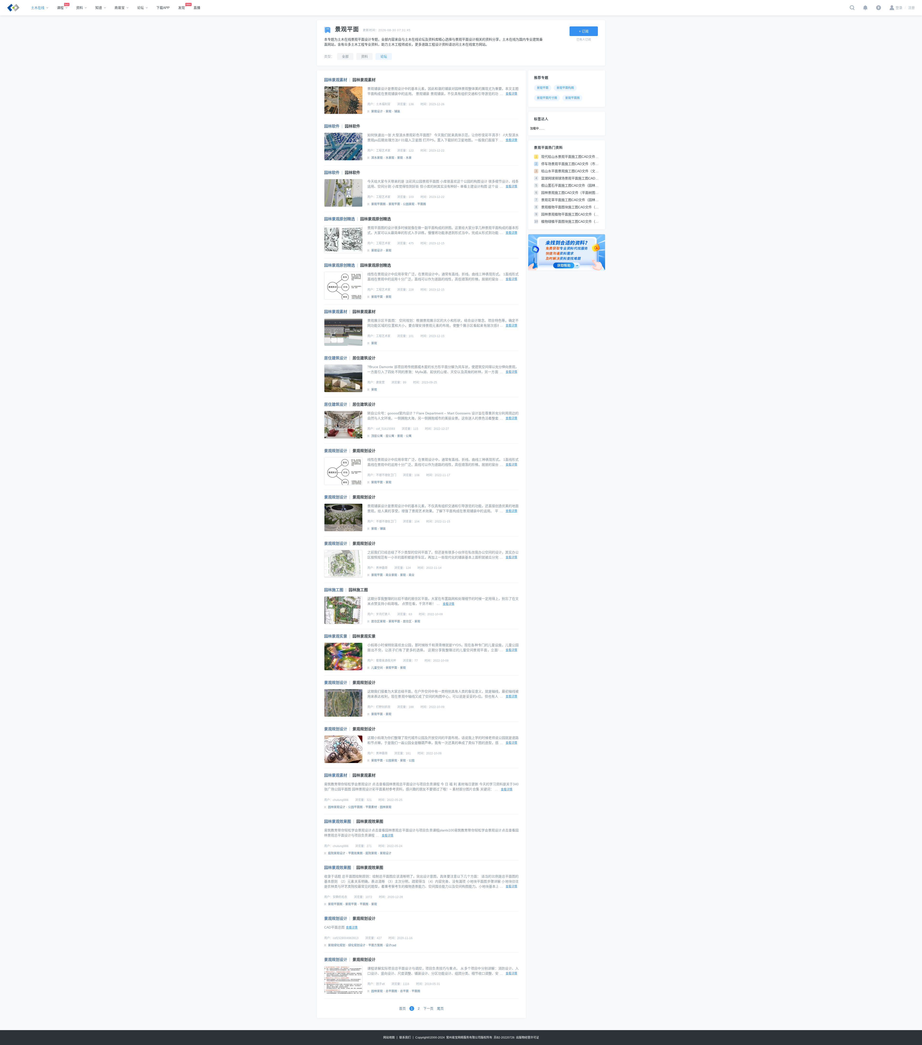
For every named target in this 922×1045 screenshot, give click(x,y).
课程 (60, 8)
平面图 (421, 204)
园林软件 (332, 126)
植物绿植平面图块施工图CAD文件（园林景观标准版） (570, 221)
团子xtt (380, 984)
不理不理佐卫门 (386, 475)
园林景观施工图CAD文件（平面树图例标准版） (570, 193)
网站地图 (389, 1037)
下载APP (163, 8)
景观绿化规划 (336, 945)
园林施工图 (333, 590)
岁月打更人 (383, 614)
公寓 (409, 436)
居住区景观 (378, 621)
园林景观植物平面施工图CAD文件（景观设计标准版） (570, 214)
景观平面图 (378, 204)
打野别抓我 (383, 707)
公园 (411, 760)
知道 (98, 8)
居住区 (407, 621)
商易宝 (120, 8)
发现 (181, 8)
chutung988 (340, 800)
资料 (79, 8)
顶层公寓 (377, 436)
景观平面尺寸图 (547, 98)
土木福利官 (383, 104)
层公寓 (390, 436)
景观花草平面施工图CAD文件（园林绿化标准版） (570, 200)
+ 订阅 (583, 31)
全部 (345, 56)
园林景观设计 (336, 807)
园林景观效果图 (337, 821)
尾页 (440, 1008)
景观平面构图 (565, 88)
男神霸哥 (382, 568)
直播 (197, 8)
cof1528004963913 (345, 938)
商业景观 (391, 575)
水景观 (390, 158)
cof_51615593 (385, 428)
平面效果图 (355, 853)
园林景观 (385, 807)
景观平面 (394, 204)
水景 (409, 158)
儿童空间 (377, 668)
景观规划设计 (335, 451)
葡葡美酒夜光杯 (386, 660)
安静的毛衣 (340, 897)
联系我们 (405, 1037)
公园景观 (408, 204)
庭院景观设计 (336, 853)
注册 (910, 8)
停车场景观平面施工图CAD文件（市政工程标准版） (570, 164)
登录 (899, 8)
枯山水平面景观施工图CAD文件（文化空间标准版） (570, 171)
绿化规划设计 (356, 945)
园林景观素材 (335, 80)
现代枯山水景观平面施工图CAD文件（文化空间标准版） (570, 157)
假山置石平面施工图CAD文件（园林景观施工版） (570, 185)
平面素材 (371, 807)
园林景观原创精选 (339, 219)
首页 (402, 1008)
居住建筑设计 (335, 358)
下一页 (428, 1008)
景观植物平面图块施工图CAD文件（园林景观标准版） (570, 207)
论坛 (140, 8)
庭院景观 (371, 853)
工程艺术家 (383, 150)
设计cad (391, 945)
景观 (388, 111)
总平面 (404, 991)
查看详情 (511, 93)
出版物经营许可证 (527, 1037)
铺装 (397, 111)
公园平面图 (355, 807)
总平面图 (391, 991)
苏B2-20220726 (504, 1037)
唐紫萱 (380, 382)
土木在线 (37, 8)
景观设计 (377, 111)
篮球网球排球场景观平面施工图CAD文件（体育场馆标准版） (570, 178)
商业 (411, 575)
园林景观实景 (335, 636)
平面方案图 (375, 945)
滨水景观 (377, 158)
